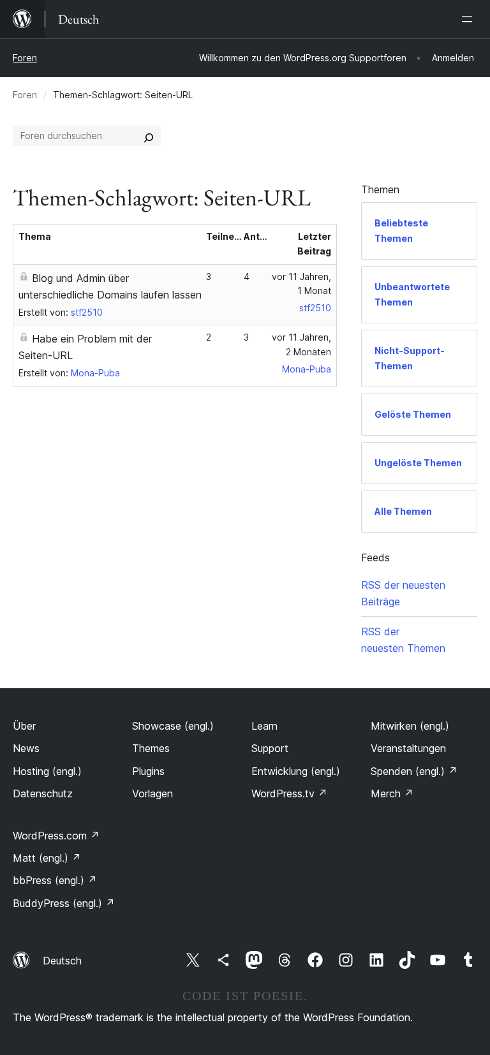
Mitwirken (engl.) (410, 725)
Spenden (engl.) (414, 771)
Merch (392, 793)
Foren (25, 57)
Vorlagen (152, 793)
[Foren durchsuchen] (149, 136)
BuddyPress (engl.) (64, 903)
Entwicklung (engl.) (295, 771)
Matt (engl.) (47, 858)
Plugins (148, 771)
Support (269, 748)
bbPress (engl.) (55, 880)
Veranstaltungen (408, 748)
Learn (264, 725)
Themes (151, 748)
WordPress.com (56, 835)
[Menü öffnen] (469, 19)
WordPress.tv (289, 793)
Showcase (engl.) (173, 725)
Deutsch (62, 960)
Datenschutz (43, 793)
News (26, 748)
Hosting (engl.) (47, 771)
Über (24, 725)
